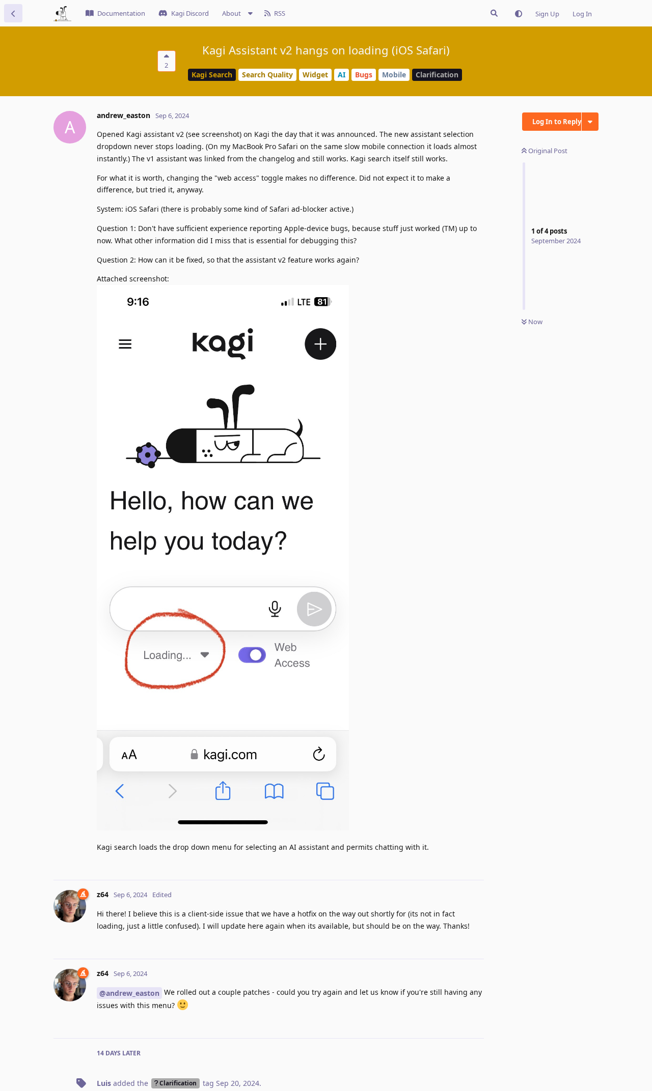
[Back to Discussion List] (13, 13)
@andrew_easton (129, 993)
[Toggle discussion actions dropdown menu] (590, 121)
